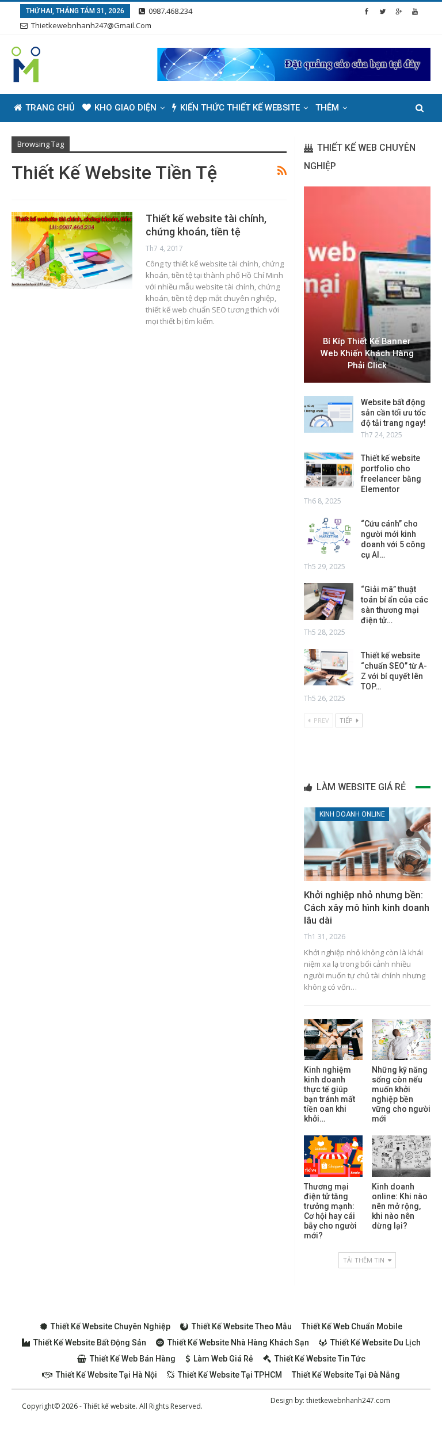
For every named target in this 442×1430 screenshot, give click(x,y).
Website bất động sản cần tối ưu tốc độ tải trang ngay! (393, 413)
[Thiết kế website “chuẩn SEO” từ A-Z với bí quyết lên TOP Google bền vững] (328, 667)
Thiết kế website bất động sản (89, 1342)
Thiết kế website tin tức (320, 1358)
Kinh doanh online (352, 814)
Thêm (327, 107)
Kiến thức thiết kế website (240, 107)
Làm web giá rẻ (223, 1358)
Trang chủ (50, 107)
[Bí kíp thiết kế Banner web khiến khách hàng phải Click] (367, 284)
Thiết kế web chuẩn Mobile (352, 1326)
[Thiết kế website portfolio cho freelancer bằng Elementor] (328, 470)
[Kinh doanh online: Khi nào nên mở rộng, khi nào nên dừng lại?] (401, 1155)
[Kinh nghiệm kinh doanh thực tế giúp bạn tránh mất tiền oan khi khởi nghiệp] (333, 1039)
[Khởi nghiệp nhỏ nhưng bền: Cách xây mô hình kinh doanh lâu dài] (367, 844)
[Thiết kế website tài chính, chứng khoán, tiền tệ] (72, 250)
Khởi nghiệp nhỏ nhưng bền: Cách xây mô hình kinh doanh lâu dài (366, 907)
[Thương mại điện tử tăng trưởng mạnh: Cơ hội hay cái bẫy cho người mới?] (333, 1155)
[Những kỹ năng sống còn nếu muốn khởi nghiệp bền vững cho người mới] (401, 1039)
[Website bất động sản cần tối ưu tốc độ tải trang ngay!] (328, 414)
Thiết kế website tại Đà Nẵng (346, 1374)
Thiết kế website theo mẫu (242, 1326)
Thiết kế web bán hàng (133, 1358)
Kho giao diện (125, 107)
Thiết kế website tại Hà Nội (106, 1374)
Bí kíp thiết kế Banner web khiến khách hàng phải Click (367, 353)
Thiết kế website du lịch (375, 1342)
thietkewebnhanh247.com (348, 1400)
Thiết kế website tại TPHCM (230, 1374)
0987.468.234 (170, 11)
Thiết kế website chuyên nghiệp (110, 1326)
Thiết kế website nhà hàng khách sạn (238, 1342)
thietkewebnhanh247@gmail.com (91, 25)
